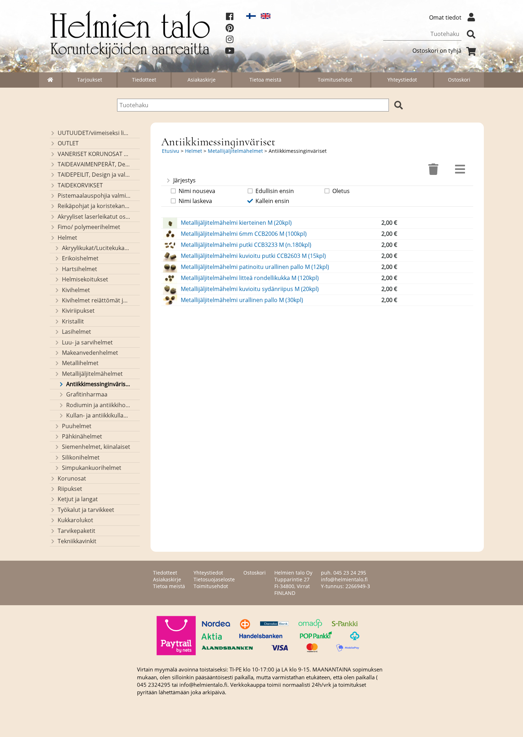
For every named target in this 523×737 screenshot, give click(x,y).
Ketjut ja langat (78, 499)
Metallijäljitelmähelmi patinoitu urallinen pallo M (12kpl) (255, 267)
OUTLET (68, 143)
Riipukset (70, 489)
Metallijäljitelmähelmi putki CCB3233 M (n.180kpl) (246, 245)
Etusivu (170, 150)
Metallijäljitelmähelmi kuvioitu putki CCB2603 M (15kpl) (253, 256)
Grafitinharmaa (86, 394)
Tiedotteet (144, 79)
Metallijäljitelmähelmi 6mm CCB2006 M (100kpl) (244, 234)
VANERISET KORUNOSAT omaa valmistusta (94, 154)
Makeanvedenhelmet (90, 353)
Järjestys (184, 180)
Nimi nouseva (197, 191)
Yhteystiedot (402, 79)
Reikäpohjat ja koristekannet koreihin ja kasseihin (94, 206)
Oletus (341, 191)
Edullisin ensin (274, 191)
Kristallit (73, 321)
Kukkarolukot (75, 520)
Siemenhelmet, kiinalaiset (96, 447)
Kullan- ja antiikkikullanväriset (98, 415)
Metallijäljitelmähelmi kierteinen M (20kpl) (236, 223)
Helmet (67, 238)
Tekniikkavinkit (77, 541)
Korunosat (72, 478)
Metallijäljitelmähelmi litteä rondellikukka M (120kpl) (250, 278)
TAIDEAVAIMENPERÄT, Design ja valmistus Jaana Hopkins (94, 164)
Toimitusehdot (335, 79)
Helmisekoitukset (85, 279)
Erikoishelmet (80, 258)
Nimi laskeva (195, 201)
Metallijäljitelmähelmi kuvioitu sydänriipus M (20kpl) (250, 289)
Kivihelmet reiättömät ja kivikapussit (96, 300)
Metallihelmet (80, 363)
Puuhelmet (76, 426)
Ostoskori (459, 79)
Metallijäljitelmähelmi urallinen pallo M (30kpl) (242, 300)
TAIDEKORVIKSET (80, 185)
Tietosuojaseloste (214, 579)
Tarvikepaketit (76, 531)
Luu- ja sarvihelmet (87, 342)
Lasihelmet (76, 332)
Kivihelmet (76, 290)
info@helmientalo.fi (344, 579)
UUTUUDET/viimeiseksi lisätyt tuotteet (94, 133)
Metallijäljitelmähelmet (92, 374)
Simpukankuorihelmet (91, 468)
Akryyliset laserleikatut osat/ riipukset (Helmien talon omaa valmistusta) (94, 216)
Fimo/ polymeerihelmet (89, 227)
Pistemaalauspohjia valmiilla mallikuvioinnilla (94, 195)
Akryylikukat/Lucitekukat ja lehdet (96, 248)
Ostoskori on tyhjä (436, 51)
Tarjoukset (89, 79)
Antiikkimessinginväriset (98, 384)
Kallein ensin (272, 201)
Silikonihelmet (81, 457)
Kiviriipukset (78, 311)
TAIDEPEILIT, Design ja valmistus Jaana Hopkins (94, 174)
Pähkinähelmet (82, 436)
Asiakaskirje (201, 79)
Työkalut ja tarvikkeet (86, 510)
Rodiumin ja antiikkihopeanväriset (98, 405)
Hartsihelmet (79, 269)
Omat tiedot (445, 17)
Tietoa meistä (265, 79)
